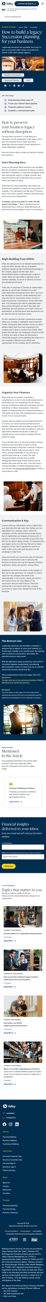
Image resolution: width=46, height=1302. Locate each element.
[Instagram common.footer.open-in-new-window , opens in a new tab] (11, 1124)
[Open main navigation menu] (42, 3)
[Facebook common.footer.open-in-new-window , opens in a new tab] (4, 1124)
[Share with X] (10, 85)
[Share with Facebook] (5, 85)
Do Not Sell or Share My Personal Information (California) (24, 1234)
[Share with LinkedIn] (14, 85)
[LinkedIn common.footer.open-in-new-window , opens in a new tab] (17, 1124)
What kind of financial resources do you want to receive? (21, 853)
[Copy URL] (23, 85)
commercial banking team (25, 469)
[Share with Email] (19, 85)
